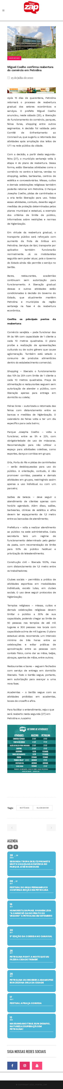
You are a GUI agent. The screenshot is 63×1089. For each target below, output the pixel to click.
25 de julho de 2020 (21, 78)
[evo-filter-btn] (10, 847)
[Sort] (15, 847)
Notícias (24, 808)
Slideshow (43, 808)
